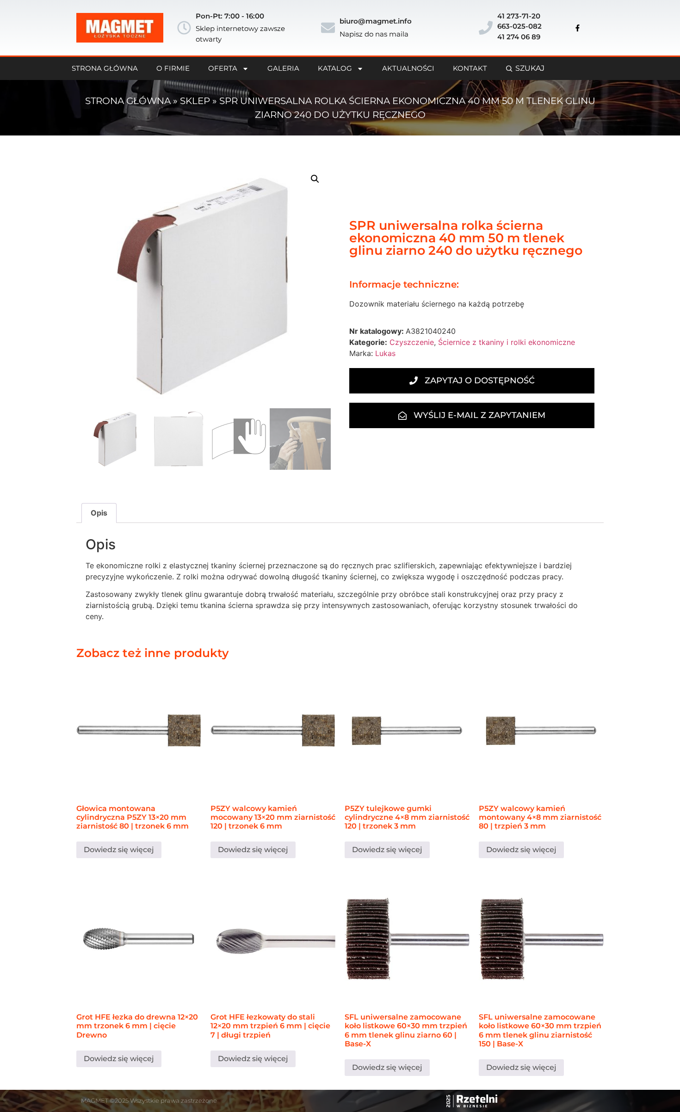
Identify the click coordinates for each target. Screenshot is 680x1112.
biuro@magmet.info (376, 21)
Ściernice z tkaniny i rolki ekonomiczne (506, 342)
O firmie (173, 68)
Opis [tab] (99, 512)
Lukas (385, 353)
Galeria (283, 68)
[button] (315, 179)
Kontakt (470, 68)
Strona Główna (105, 68)
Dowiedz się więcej (119, 849)
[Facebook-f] (578, 28)
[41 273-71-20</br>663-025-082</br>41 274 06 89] (486, 28)
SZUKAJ (529, 68)
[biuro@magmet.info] (328, 28)
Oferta (222, 68)
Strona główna (128, 100)
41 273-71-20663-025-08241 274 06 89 (519, 26)
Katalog (335, 68)
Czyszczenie (411, 342)
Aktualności (408, 68)
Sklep (195, 100)
